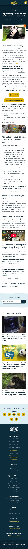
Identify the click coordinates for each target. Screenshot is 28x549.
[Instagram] (18, 414)
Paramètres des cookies (10, 546)
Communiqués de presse (14, 513)
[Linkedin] (16, 419)
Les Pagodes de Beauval (14, 480)
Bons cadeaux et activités (14, 470)
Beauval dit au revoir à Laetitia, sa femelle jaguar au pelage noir (14, 393)
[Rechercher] (23, 301)
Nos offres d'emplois (15, 528)
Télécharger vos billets (14, 535)
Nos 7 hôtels (14, 478)
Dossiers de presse (14, 511)
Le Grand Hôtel (14, 491)
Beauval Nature (14, 502)
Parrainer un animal (14, 500)
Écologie (14, 10)
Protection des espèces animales (14, 498)
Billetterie (14, 467)
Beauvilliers (14, 489)
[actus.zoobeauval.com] (14, 2)
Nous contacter (14, 457)
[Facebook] (4, 414)
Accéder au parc (14, 450)
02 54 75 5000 (14, 453)
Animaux (23, 283)
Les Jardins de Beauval (14, 483)
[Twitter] (9, 414)
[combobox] (14, 301)
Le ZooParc (13, 286)
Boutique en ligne (14, 521)
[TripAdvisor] (11, 419)
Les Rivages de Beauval (14, 482)
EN (23, 546)
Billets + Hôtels (14, 468)
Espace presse (14, 509)
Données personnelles (21, 542)
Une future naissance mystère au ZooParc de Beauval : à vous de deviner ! (14, 338)
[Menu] (2, 2)
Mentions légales (7, 544)
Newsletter (14, 459)
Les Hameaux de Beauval (14, 487)
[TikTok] (23, 414)
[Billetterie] (25, 2)
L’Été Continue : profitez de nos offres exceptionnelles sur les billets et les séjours (13, 366)
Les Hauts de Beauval (14, 485)
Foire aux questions (14, 455)
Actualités (15, 283)
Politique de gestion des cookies (18, 544)
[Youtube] (14, 414)
